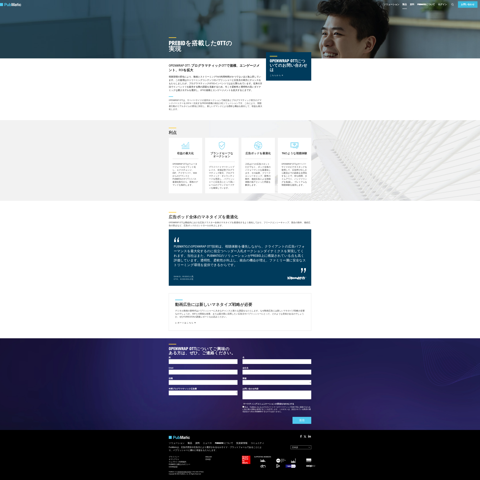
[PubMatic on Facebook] (300, 436)
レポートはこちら (184, 323)
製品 (404, 4)
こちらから (275, 75)
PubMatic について (224, 443)
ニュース (207, 443)
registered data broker (184, 472)
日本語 (295, 447)
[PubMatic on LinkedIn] (309, 436)
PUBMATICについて (426, 4)
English (208, 457)
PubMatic (179, 464)
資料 (412, 4)
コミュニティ (257, 443)
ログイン (442, 4)
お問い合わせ (467, 4)
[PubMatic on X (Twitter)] (305, 436)
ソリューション (391, 4)
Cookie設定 (173, 467)
